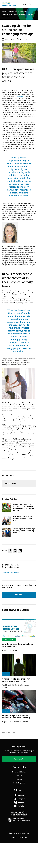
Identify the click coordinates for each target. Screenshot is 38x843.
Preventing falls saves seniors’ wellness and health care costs (24, 518)
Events (19, 779)
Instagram (21, 799)
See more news (8, 733)
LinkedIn (21, 795)
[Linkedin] (15, 551)
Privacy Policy (23, 838)
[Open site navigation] (34, 4)
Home (4, 11)
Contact (13, 838)
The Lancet (20, 96)
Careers (19, 776)
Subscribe (18, 594)
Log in (25, 4)
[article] (19, 635)
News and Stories (25, 11)
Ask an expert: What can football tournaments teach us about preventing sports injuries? (23, 507)
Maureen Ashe (10, 483)
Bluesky (21, 802)
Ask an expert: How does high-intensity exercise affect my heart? (24, 531)
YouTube (21, 806)
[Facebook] (10, 551)
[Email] (20, 551)
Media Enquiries (19, 783)
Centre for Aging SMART (10, 572)
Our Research (13, 11)
